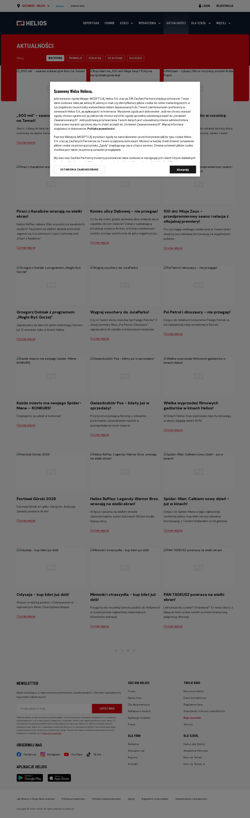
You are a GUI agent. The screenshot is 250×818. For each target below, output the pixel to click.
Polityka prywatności (101, 128)
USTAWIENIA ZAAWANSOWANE (79, 169)
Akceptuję (183, 169)
